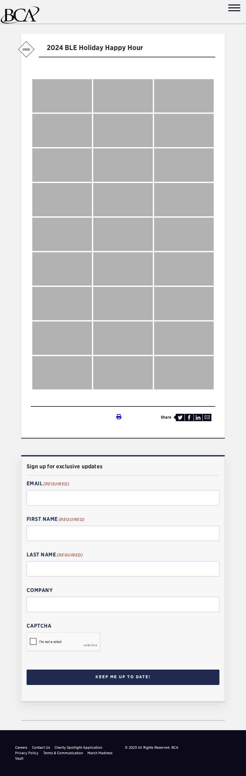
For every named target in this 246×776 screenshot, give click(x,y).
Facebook (189, 417)
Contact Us (41, 747)
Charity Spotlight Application (78, 747)
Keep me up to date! (123, 676)
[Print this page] (76, 417)
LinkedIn (198, 417)
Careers (21, 747)
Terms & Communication (63, 753)
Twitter (180, 417)
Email (207, 417)
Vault (19, 758)
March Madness (99, 753)
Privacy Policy (26, 753)
